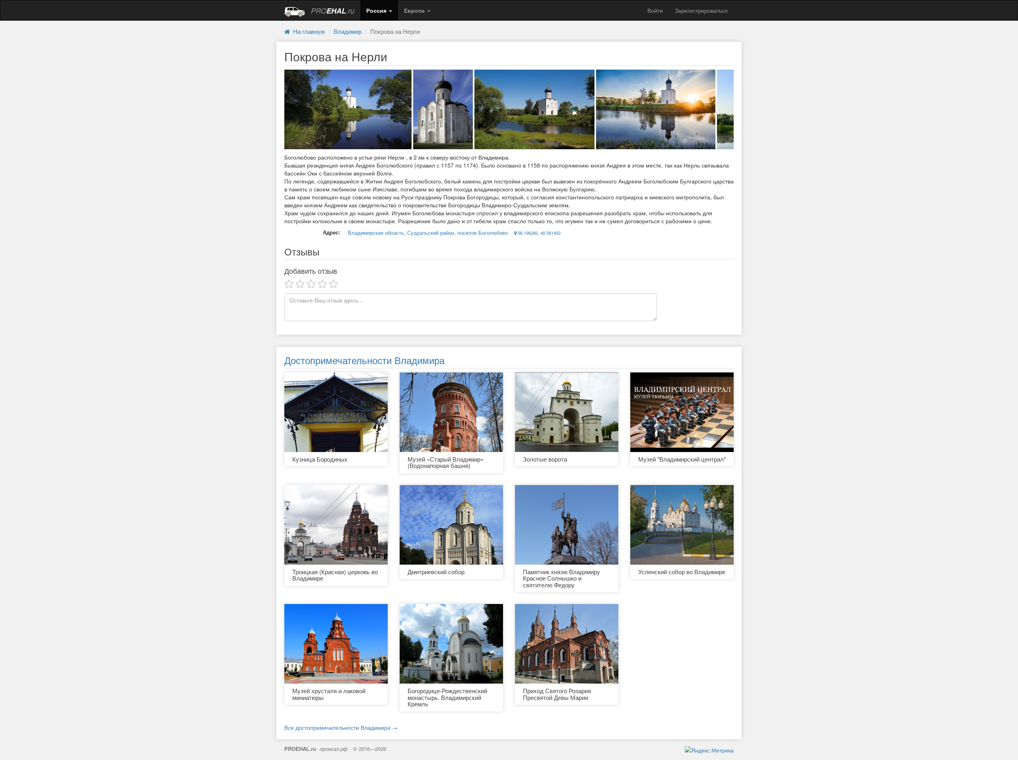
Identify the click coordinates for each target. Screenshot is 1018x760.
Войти (655, 10)
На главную (307, 31)
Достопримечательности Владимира (364, 360)
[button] (379, 10)
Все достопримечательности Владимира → (341, 727)
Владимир (347, 31)
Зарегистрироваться (701, 10)
